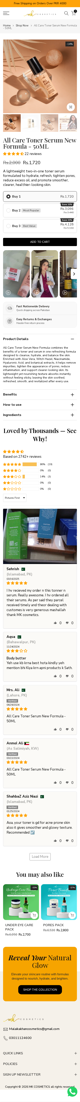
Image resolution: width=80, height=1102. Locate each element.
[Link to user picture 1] (40, 536)
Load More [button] (40, 856)
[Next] (74, 274)
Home (6, 25)
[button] (14, 153)
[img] (40, 583)
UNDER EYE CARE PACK (19, 927)
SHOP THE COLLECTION (40, 989)
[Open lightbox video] (16, 273)
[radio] (40, 196)
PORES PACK (53, 925)
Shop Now (22, 25)
